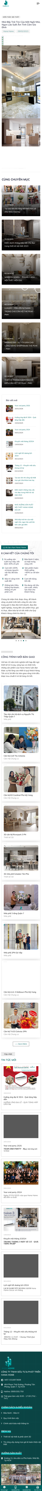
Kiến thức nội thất (11, 17)
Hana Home (8, 31)
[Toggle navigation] (33, 3)
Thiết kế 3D (9, 837)
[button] (4, 628)
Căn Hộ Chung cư (11, 758)
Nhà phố (7, 719)
